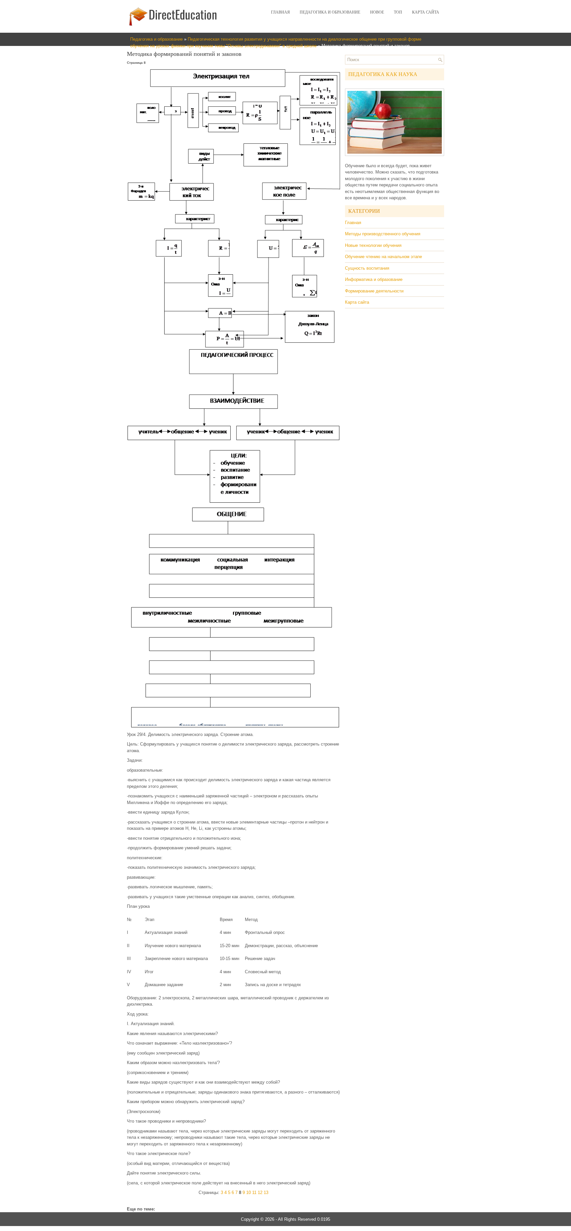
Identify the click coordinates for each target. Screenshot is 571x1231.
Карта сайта (425, 12)
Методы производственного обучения (382, 233)
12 (260, 1192)
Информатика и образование (373, 279)
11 (254, 1192)
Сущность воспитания (367, 268)
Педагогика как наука (382, 74)
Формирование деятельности (374, 291)
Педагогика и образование (330, 12)
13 (266, 1192)
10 (248, 1192)
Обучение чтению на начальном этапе (383, 256)
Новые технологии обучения (373, 245)
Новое (377, 12)
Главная (280, 12)
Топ (398, 12)
